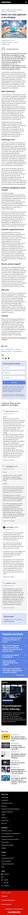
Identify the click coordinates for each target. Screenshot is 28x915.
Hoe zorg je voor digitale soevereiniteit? (11, 656)
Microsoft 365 (12, 11)
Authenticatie (10, 349)
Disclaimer (4, 896)
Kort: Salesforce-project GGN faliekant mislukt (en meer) (19, 738)
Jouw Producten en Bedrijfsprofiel (10, 833)
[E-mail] (3, 358)
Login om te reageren (9, 460)
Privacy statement (6, 904)
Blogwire (3, 848)
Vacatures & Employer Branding (10, 839)
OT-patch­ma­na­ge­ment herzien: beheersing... (11, 707)
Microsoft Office (6, 351)
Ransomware (4, 820)
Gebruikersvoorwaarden (8, 900)
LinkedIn (6, 880)
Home (3, 10)
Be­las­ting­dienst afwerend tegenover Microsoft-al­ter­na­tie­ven (18, 756)
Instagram (6, 885)
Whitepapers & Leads (7, 836)
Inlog (2, 867)
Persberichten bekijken (7, 845)
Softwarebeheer (17, 351)
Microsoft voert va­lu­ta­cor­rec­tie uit (18, 763)
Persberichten (5, 842)
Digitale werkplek (11, 10)
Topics (3, 814)
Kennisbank (4, 800)
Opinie (15, 42)
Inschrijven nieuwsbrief (7, 864)
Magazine (4, 806)
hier (13, 395)
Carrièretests (4, 797)
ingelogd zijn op (13, 619)
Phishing (3, 817)
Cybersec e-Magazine (7, 812)
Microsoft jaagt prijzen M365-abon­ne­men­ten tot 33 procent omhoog (18, 771)
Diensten (17, 349)
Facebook (6, 874)
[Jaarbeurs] (14, 912)
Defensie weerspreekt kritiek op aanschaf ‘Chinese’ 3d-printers (12, 640)
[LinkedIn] (6, 358)
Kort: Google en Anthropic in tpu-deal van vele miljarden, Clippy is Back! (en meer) (19, 781)
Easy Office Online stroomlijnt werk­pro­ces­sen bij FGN (18, 747)
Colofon (3, 855)
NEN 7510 (4, 823)
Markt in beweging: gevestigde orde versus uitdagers (10, 663)
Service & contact (6, 861)
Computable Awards (6, 803)
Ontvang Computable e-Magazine (10, 809)
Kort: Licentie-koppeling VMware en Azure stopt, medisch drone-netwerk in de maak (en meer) (12, 648)
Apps (2, 349)
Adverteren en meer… (7, 830)
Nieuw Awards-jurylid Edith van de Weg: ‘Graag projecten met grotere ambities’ (12, 670)
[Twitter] (8, 358)
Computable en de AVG (7, 858)
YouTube (6, 882)
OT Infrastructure (7, 702)
